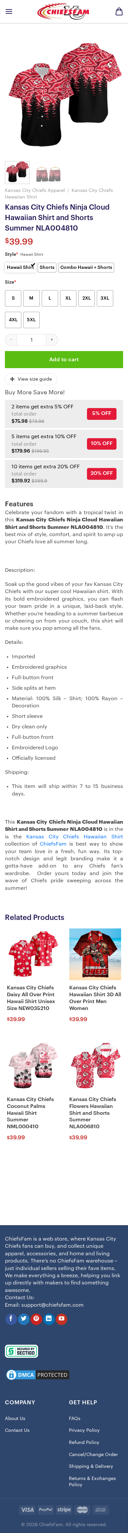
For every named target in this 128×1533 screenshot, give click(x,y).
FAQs (74, 1418)
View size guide (35, 379)
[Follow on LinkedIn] (49, 1319)
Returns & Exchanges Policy (92, 1481)
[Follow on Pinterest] (36, 1319)
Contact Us (17, 1430)
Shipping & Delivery (91, 1466)
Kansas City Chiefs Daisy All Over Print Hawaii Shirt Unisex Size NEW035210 (31, 998)
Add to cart (64, 359)
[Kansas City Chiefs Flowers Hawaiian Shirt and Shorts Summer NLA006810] (95, 1066)
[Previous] (15, 95)
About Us (15, 1418)
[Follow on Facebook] (11, 1319)
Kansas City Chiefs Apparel (35, 190)
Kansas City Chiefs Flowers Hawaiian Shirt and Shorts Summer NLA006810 (92, 1113)
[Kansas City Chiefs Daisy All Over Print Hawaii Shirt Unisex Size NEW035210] (33, 954)
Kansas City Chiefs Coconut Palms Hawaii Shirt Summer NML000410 (30, 1113)
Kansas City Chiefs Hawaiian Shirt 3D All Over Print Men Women (95, 998)
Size (10, 282)
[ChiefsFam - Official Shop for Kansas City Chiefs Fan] (64, 11)
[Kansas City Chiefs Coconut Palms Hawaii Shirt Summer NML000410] (33, 1066)
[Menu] (9, 11)
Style (11, 254)
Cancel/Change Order (93, 1454)
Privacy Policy (84, 1430)
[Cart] (119, 11)
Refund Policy (84, 1442)
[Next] (112, 95)
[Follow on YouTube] (61, 1319)
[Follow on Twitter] (24, 1319)
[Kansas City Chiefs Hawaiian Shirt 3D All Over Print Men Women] (95, 954)
